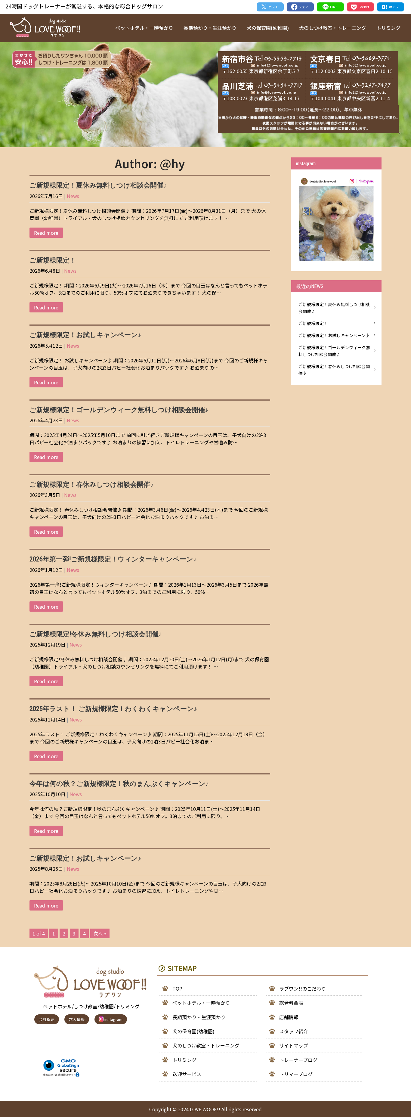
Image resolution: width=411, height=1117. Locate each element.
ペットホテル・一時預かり (144, 27)
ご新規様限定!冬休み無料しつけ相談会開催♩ (97, 634)
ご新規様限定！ (52, 260)
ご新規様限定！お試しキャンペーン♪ (85, 335)
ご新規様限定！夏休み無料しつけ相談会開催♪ (98, 185)
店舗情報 (288, 1017)
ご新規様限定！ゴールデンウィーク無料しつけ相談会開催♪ (118, 410)
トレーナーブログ (298, 1059)
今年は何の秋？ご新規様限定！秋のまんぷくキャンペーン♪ (119, 783)
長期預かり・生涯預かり (210, 27)
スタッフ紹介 (293, 1031)
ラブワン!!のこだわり (302, 988)
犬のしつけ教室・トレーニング (332, 27)
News (73, 196)
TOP (177, 988)
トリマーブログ (296, 1074)
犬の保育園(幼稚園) (268, 27)
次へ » (100, 933)
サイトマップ (293, 1045)
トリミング (388, 27)
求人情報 (77, 1019)
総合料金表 (291, 1002)
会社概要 (46, 1019)
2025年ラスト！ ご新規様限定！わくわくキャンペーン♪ (113, 708)
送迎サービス (186, 1074)
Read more (46, 232)
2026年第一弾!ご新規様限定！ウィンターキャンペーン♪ (112, 559)
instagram (113, 1019)
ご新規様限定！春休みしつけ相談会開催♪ (91, 484)
